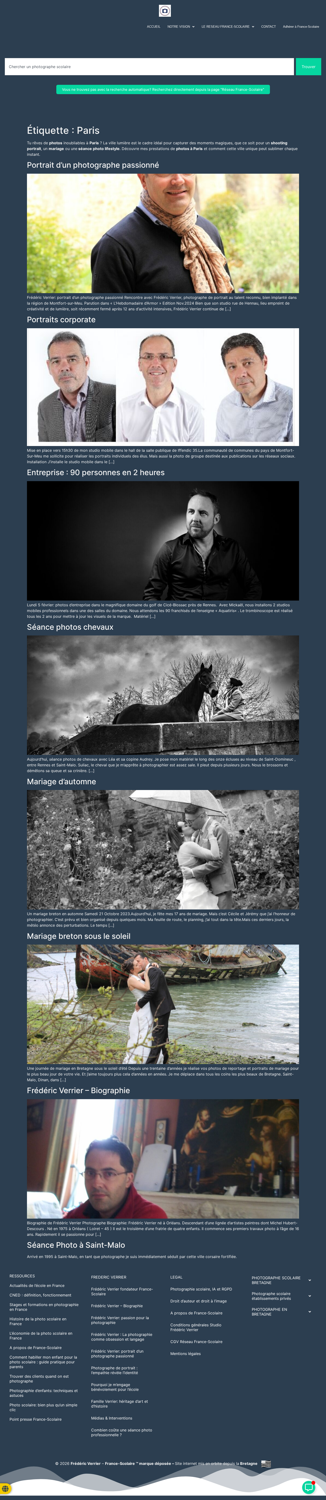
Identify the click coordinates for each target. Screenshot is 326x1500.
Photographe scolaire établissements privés (271, 1296)
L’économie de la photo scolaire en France (41, 1335)
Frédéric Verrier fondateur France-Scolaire (122, 1291)
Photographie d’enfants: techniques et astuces (44, 1393)
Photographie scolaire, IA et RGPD (201, 1289)
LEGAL (176, 1277)
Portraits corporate (61, 319)
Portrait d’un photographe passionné (93, 165)
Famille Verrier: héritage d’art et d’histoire (119, 1404)
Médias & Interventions (111, 1418)
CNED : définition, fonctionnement (40, 1295)
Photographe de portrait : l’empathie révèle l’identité (114, 1370)
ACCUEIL (153, 26)
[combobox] (149, 66)
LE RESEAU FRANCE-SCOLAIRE (226, 26)
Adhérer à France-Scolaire (301, 26)
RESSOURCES (22, 1276)
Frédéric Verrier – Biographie (78, 1090)
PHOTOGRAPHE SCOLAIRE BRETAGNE (276, 1280)
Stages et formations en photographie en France (44, 1307)
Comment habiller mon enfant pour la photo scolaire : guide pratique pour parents (43, 1362)
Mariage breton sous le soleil (79, 936)
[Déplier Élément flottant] (308, 1487)
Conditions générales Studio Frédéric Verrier (195, 1327)
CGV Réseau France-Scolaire (196, 1341)
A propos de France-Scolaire (36, 1347)
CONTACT (268, 26)
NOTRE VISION (179, 26)
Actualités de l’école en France (37, 1285)
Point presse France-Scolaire (36, 1419)
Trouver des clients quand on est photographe (39, 1378)
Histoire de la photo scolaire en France (38, 1321)
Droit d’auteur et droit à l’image (198, 1301)
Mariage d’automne (61, 781)
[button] (181, 27)
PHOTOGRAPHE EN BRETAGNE (269, 1312)
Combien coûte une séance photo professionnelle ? (121, 1432)
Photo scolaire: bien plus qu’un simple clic (43, 1407)
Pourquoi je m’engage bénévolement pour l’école (115, 1387)
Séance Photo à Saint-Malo (76, 1245)
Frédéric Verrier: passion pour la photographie (120, 1320)
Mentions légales (185, 1353)
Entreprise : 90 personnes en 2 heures (96, 472)
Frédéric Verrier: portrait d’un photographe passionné (117, 1353)
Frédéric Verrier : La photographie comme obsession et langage (121, 1337)
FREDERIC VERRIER (108, 1277)
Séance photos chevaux (70, 627)
